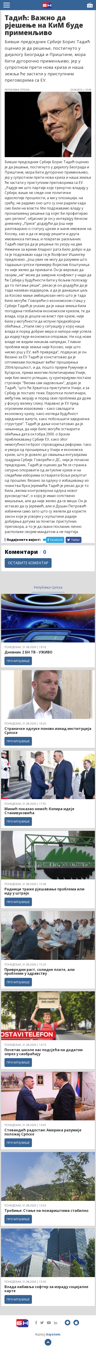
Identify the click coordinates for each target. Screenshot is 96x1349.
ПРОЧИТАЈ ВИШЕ (18, 661)
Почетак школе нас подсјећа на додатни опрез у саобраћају (43, 1051)
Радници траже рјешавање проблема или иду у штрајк (44, 891)
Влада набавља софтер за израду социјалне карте (46, 1288)
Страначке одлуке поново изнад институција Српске (47, 730)
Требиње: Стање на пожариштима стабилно (46, 1210)
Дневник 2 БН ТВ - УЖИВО (28, 652)
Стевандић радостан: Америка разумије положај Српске (42, 1132)
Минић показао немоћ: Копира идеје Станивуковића (39, 810)
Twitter (75, 540)
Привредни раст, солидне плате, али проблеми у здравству (39, 971)
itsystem (53, 1334)
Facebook (56, 540)
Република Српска (48, 587)
